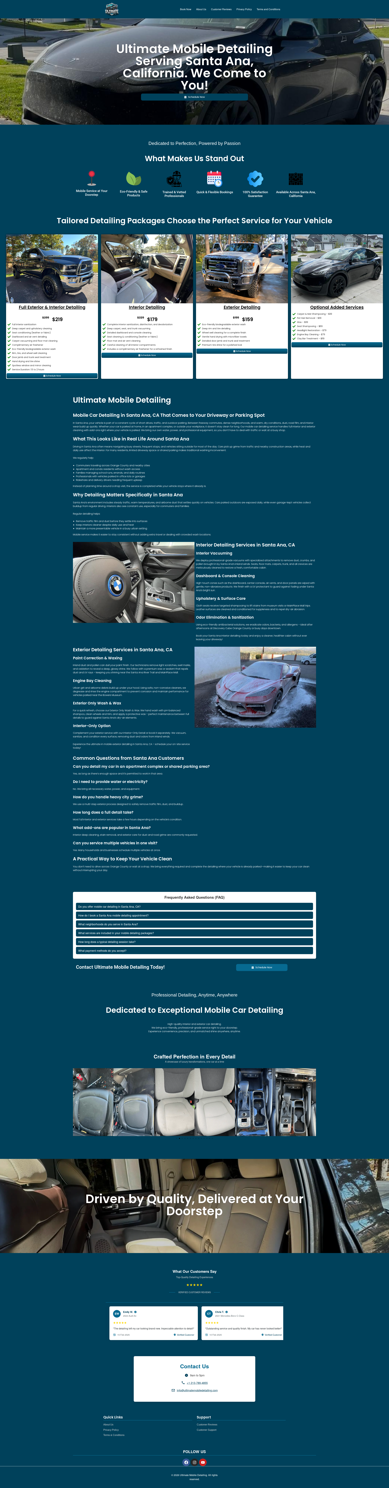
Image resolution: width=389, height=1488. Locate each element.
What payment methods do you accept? (102, 950)
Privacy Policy (244, 9)
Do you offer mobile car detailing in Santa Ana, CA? (109, 906)
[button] (76, 1102)
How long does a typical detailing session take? (107, 942)
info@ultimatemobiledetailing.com (197, 1390)
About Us (201, 9)
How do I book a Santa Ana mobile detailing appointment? (113, 915)
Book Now (185, 9)
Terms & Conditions (113, 1435)
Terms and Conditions (268, 9)
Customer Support (206, 1430)
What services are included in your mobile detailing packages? (116, 933)
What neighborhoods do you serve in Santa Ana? (108, 924)
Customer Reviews (221, 9)
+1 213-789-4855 (197, 1383)
